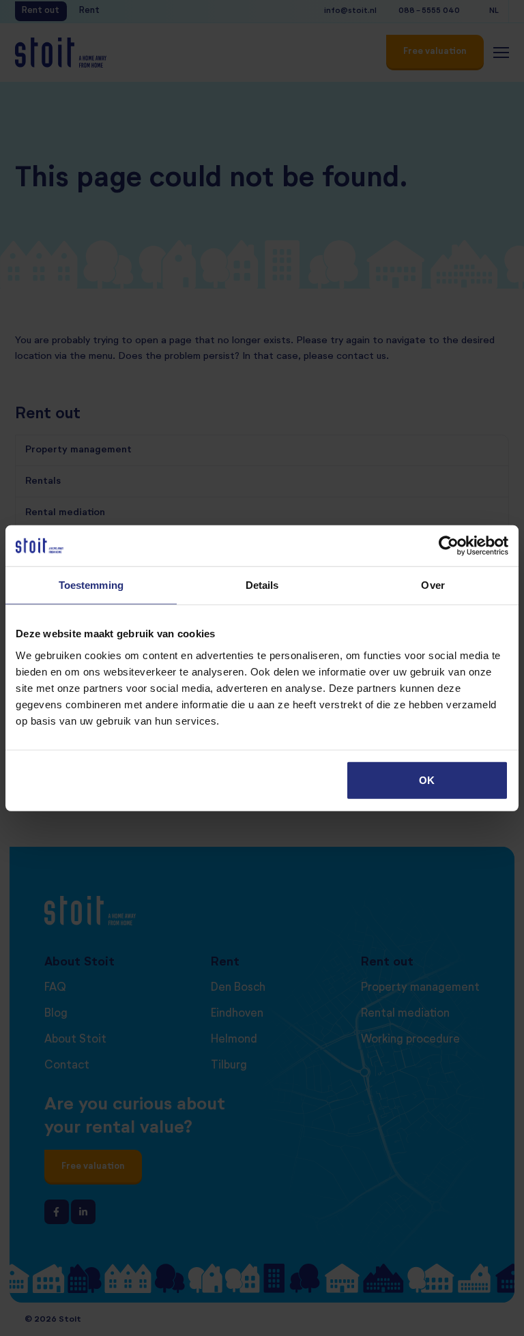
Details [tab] (262, 585)
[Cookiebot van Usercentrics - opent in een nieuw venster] (448, 546)
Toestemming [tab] (91, 585)
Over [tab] (432, 585)
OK (427, 779)
